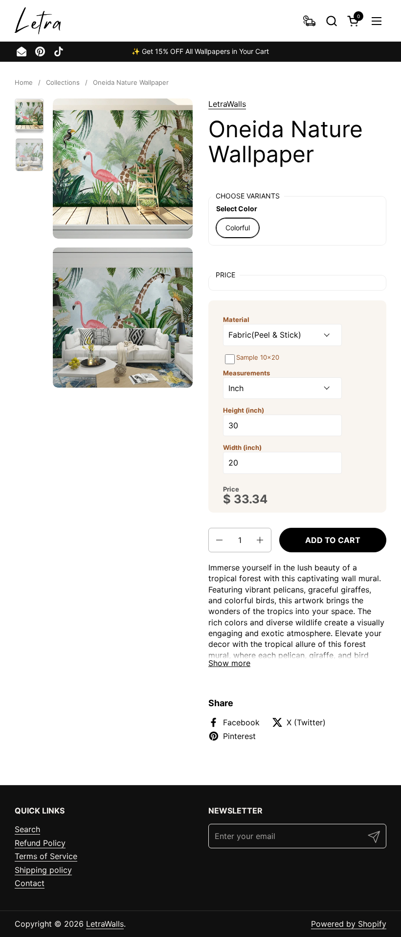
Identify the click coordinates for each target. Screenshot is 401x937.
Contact (30, 883)
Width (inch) (242, 447)
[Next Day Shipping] (309, 21)
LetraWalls (227, 104)
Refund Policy (40, 843)
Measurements (246, 373)
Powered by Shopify (348, 924)
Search (27, 829)
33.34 (250, 499)
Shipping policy (43, 870)
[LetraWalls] (38, 20)
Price (231, 489)
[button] (331, 21)
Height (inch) (243, 410)
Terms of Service (46, 856)
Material (236, 319)
